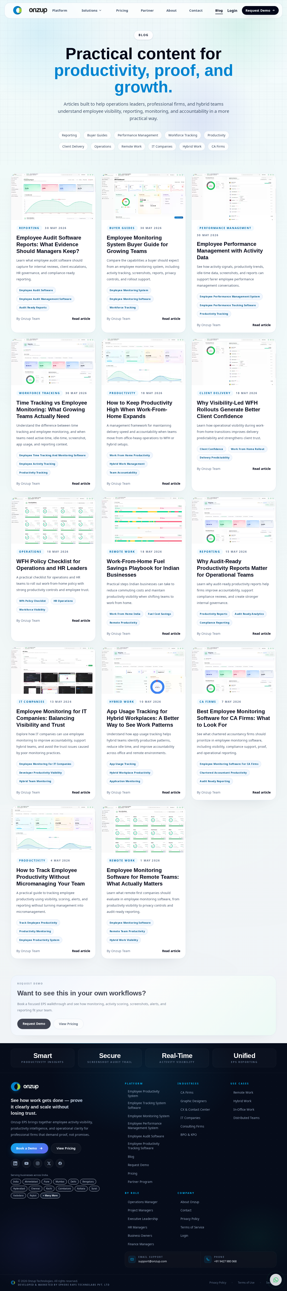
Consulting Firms (192, 1126)
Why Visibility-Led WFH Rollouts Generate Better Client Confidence (228, 409)
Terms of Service (192, 1227)
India (16, 1181)
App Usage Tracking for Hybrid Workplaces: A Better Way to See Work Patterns (143, 718)
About (171, 10)
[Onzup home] (28, 10)
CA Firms (186, 1092)
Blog (219, 10)
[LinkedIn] (15, 1163)
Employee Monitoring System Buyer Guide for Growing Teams (137, 244)
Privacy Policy (189, 1219)
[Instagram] (37, 1163)
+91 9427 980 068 (225, 1261)
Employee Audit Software (146, 1136)
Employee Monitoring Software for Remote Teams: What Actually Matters (143, 876)
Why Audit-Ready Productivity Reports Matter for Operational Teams (232, 568)
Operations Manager (143, 1202)
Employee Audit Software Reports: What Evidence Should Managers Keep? (48, 244)
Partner (147, 10)
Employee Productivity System (143, 1093)
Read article (81, 318)
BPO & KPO (188, 1135)
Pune (46, 1181)
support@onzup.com (152, 1261)
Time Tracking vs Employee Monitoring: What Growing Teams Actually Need (51, 409)
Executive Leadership (143, 1219)
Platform (59, 10)
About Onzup (189, 1202)
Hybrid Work (242, 1101)
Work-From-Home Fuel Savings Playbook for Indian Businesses (143, 568)
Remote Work (243, 1092)
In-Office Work (243, 1110)
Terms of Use (246, 1282)
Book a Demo (26, 1148)
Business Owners (140, 1236)
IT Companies (190, 1118)
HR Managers (137, 1227)
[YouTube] (26, 1163)
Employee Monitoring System (149, 1116)
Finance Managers (141, 1244)
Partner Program (140, 1182)
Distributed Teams (246, 1118)
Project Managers (140, 1210)
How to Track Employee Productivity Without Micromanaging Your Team (50, 876)
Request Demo (258, 10)
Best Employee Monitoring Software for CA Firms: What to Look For (233, 718)
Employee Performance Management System (145, 1125)
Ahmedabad (31, 1181)
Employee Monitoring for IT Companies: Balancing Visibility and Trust (51, 718)
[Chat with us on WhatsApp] (276, 1280)
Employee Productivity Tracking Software (143, 1146)
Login (232, 10)
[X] (48, 1163)
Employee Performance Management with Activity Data (230, 250)
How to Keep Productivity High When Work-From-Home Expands (139, 409)
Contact (196, 10)
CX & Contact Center (195, 1110)
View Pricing (68, 1023)
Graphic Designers (193, 1101)
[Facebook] (60, 1163)
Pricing (122, 10)
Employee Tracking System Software (147, 1105)
